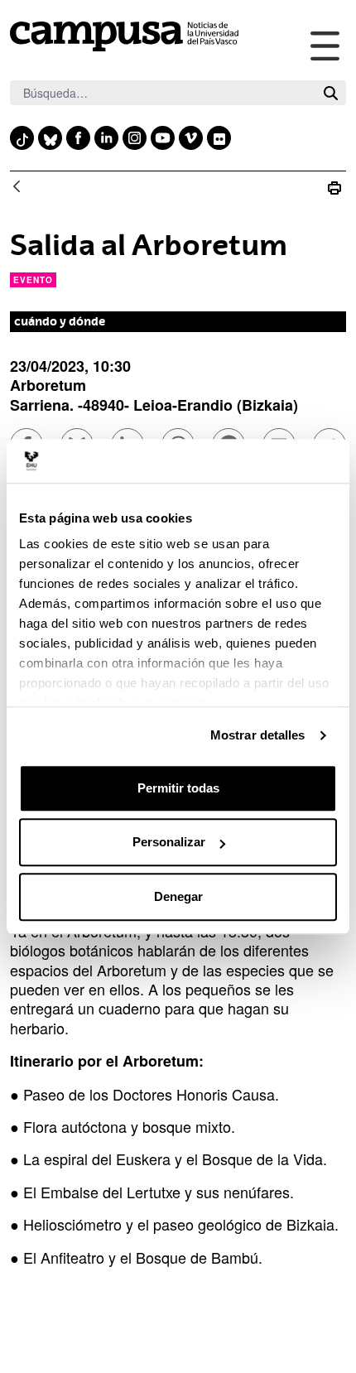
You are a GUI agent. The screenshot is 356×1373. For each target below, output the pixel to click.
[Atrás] (16, 187)
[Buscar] (330, 93)
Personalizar (168, 842)
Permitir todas (178, 788)
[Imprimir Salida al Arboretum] (334, 188)
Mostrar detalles (257, 735)
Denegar (178, 896)
